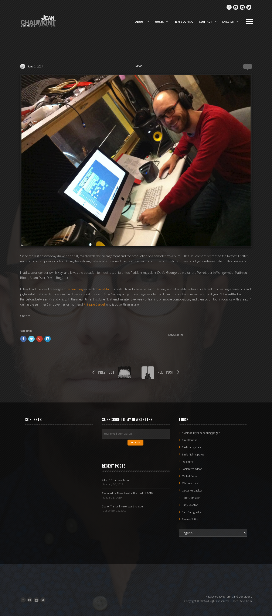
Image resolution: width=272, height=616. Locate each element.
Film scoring (183, 22)
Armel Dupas (189, 440)
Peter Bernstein (191, 498)
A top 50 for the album (115, 480)
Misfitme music (191, 483)
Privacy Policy (214, 596)
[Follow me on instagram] (242, 7)
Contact (205, 22)
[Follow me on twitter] (248, 7)
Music (159, 22)
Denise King (75, 289)
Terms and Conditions (238, 596)
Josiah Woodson (192, 469)
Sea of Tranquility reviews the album (123, 506)
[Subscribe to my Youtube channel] (235, 7)
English (228, 22)
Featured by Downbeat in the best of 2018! (127, 493)
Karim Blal (103, 289)
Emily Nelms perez (193, 454)
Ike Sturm (187, 462)
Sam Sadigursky (191, 512)
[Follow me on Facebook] (229, 7)
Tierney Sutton (190, 519)
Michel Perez (189, 476)
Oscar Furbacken (192, 490)
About (140, 22)
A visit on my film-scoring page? (201, 433)
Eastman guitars (191, 447)
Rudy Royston (190, 505)
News (139, 66)
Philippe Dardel (94, 304)
